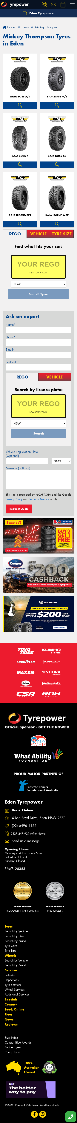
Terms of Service (39, 499)
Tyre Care (11, 946)
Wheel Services (14, 990)
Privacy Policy (14, 499)
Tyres (9, 926)
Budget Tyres (13, 1047)
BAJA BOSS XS (57, 156)
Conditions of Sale (49, 1104)
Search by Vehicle (16, 931)
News (9, 1019)
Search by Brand (15, 941)
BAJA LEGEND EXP (20, 215)
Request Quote (19, 508)
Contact (11, 1004)
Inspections (12, 980)
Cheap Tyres (12, 1052)
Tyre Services (13, 985)
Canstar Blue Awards (18, 1042)
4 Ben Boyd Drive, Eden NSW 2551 (39, 818)
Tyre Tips (10, 951)
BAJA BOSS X (20, 156)
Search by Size (14, 936)
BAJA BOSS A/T (20, 96)
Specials (11, 999)
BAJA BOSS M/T (57, 96)
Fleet (8, 1014)
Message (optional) (18, 468)
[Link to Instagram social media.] (42, 1114)
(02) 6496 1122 (24, 826)
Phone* (10, 337)
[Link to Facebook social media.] (34, 1114)
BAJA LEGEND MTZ (57, 215)
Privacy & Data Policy (26, 1104)
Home (10, 27)
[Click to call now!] (44, 4)
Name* (10, 325)
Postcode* (12, 362)
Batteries (10, 975)
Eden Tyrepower (41, 13)
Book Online (14, 1009)
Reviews (11, 1024)
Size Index (11, 1038)
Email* (10, 350)
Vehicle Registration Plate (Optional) (22, 454)
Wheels (10, 956)
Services (11, 970)
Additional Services (17, 994)
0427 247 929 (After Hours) (28, 833)
